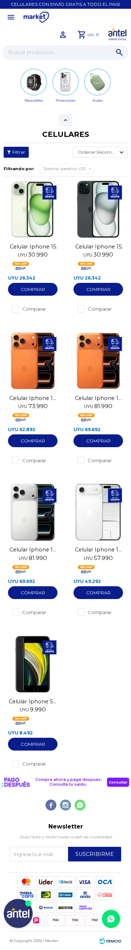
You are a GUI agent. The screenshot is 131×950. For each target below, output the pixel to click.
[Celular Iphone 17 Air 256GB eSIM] (98, 512)
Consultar (118, 782)
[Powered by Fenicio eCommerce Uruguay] (110, 940)
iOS (64, 168)
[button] (119, 52)
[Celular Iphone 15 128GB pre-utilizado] (33, 209)
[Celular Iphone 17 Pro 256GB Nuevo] (33, 361)
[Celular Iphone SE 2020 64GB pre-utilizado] (33, 664)
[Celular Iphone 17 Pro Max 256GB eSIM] (98, 361)
